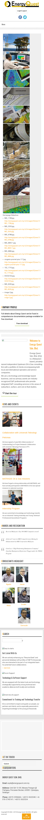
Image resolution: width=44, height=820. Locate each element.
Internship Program (11, 508)
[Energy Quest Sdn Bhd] (22, 4)
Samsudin (24, 625)
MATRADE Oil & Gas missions (16, 479)
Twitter (25, 17)
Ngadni (8, 584)
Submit (6, 764)
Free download (22, 323)
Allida (9, 605)
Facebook (20, 17)
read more (7, 668)
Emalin (23, 604)
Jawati (22, 584)
